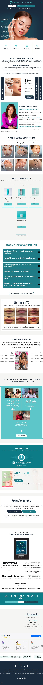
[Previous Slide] (1, 506)
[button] (1, 646)
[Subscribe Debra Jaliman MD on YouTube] (28, 667)
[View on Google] (3, 642)
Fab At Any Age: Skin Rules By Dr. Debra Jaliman (13, 401)
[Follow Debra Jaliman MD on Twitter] (18, 667)
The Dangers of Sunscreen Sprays (30, 401)
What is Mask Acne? (21, 422)
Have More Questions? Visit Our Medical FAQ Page (21, 293)
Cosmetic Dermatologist (10, 20)
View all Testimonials (14, 511)
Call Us (21, 601)
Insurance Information (37, 49)
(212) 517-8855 (11, 8)
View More (19, 480)
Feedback (27, 669)
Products (21, 5)
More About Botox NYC (29, 97)
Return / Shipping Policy (10, 671)
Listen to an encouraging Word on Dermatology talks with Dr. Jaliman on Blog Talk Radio (21, 450)
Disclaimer (15, 669)
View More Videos (21, 435)
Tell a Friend (35, 669)
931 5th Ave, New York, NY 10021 (25, 8)
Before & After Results (11, 601)
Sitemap (22, 669)
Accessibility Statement (32, 671)
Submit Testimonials (29, 511)
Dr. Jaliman (8, 379)
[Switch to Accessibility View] (1, 682)
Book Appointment (30, 5)
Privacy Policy (7, 669)
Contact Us (16, 48)
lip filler (8, 326)
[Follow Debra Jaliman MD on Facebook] (15, 667)
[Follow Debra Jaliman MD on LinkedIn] (25, 667)
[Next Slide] (42, 506)
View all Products (21, 235)
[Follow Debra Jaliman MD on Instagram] (21, 667)
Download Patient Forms (26, 49)
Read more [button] (4, 649)
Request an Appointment (6, 49)
